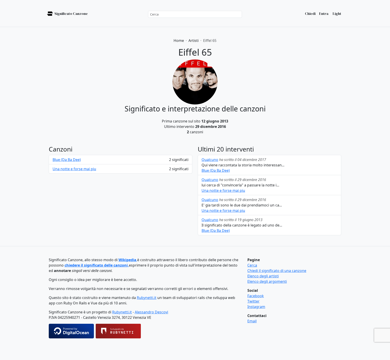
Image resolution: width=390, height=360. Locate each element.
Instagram (256, 306)
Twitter (253, 301)
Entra (323, 13)
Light (336, 13)
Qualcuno (210, 159)
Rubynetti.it (146, 297)
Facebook (255, 295)
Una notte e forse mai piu (74, 168)
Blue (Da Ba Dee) (67, 159)
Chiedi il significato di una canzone (276, 270)
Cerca (252, 265)
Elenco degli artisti (263, 276)
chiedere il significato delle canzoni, (97, 265)
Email (252, 321)
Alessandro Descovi (151, 312)
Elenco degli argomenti (267, 281)
